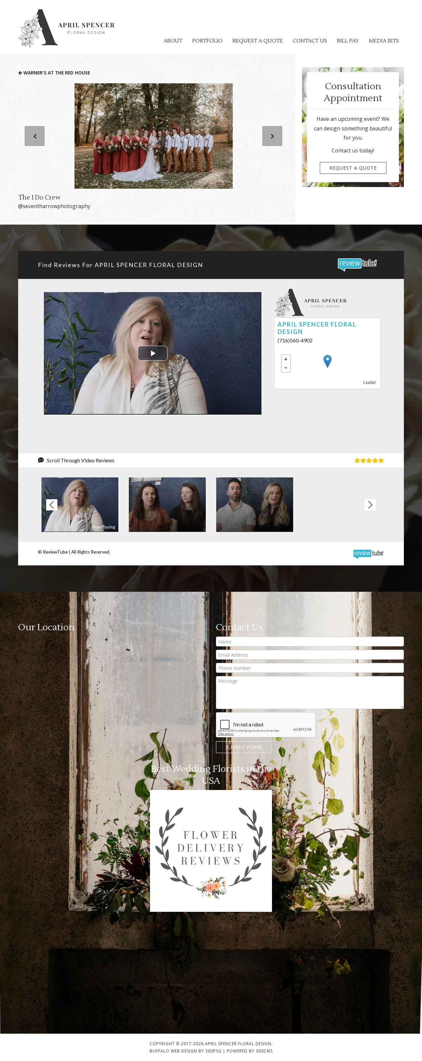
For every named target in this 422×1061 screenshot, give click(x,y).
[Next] (272, 136)
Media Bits (384, 41)
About (173, 41)
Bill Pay (348, 41)
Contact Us (310, 41)
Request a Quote (257, 41)
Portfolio (207, 41)
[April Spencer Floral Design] (66, 28)
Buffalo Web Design (173, 1051)
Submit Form (244, 747)
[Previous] (35, 136)
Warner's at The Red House (56, 72)
